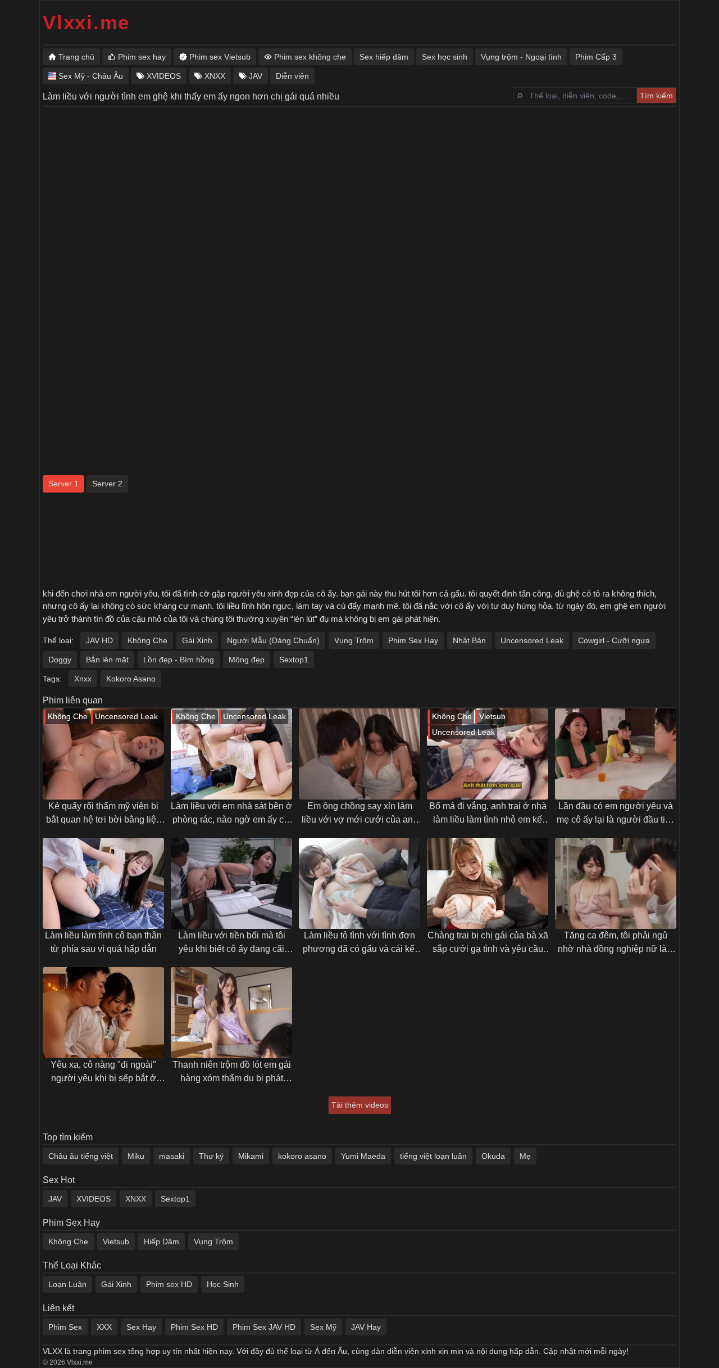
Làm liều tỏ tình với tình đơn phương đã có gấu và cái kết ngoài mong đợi (360, 943)
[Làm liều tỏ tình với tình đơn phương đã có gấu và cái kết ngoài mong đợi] (359, 883)
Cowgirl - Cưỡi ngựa (614, 640)
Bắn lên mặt (107, 659)
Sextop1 (293, 659)
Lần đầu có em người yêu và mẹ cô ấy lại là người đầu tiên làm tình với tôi (616, 814)
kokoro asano (302, 1156)
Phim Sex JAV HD (264, 1326)
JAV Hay (366, 1326)
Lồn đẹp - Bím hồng (178, 659)
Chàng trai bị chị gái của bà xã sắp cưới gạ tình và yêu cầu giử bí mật (487, 943)
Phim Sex (65, 1326)
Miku (136, 1156)
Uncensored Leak (531, 640)
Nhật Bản (469, 640)
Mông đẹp (247, 659)
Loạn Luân (67, 1284)
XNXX (135, 1198)
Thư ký (211, 1156)
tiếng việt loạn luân (433, 1156)
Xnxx (83, 678)
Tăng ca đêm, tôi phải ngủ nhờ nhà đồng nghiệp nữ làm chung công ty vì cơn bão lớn (616, 943)
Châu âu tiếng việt (80, 1156)
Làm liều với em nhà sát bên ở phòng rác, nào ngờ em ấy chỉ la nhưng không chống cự (231, 814)
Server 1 (63, 483)
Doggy (59, 659)
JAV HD (99, 640)
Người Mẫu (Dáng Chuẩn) (273, 640)
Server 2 (107, 483)
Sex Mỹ (323, 1326)
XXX (104, 1326)
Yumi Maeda (363, 1156)
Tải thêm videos (359, 1104)
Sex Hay (141, 1326)
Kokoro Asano (131, 678)
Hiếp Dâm (161, 1241)
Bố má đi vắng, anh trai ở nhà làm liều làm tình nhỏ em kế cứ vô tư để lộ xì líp (488, 814)
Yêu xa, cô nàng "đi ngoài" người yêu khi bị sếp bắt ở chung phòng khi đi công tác (104, 1072)
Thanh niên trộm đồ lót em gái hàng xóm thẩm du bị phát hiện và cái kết (231, 1072)
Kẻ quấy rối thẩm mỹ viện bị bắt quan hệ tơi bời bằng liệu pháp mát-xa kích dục (103, 814)
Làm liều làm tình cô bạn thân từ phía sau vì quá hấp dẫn (103, 942)
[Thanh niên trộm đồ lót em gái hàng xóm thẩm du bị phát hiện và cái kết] (231, 1012)
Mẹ (525, 1156)
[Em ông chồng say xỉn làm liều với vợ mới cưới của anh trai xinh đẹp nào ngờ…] (359, 754)
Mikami (250, 1156)
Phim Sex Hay (413, 640)
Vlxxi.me (86, 22)
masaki (171, 1156)
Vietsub (116, 1241)
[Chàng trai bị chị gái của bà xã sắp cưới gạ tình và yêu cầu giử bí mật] (487, 883)
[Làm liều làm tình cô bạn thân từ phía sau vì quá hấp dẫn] (103, 883)
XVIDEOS (93, 1198)
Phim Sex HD (194, 1326)
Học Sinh (223, 1284)
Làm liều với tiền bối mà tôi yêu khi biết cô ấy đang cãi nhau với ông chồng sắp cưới (231, 943)
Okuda (493, 1156)
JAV (55, 1198)
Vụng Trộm (354, 640)
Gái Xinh (197, 640)
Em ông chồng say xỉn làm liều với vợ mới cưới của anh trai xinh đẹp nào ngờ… (360, 814)
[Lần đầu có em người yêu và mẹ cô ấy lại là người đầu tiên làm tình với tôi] (615, 754)
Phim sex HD (169, 1284)
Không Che (147, 640)
